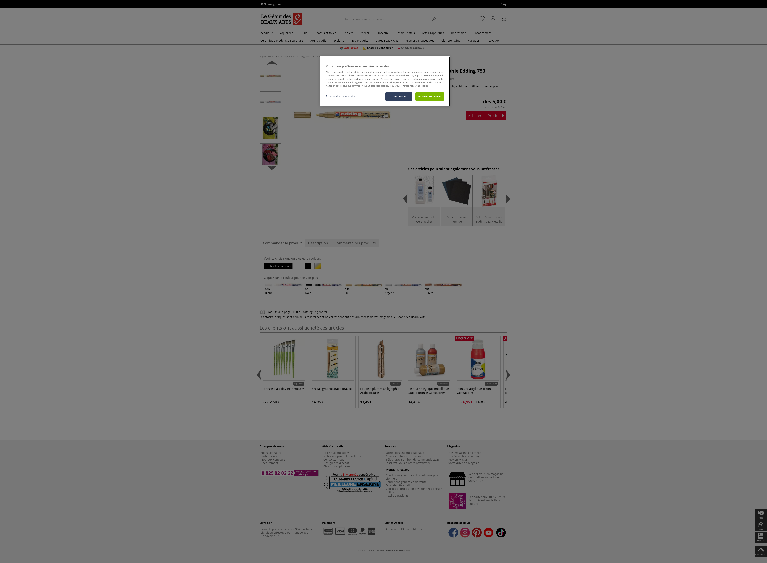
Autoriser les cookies (430, 96)
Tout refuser (399, 96)
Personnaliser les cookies (340, 96)
